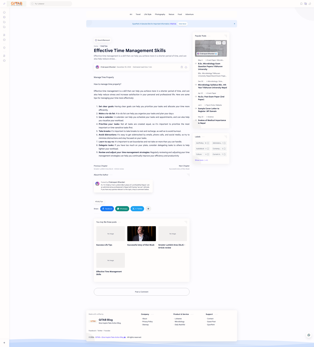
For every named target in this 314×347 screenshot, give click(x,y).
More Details (45, 339)
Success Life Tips (104, 245)
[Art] (131, 14)
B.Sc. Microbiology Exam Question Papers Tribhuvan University (210, 66)
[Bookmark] (301, 4)
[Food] (180, 14)
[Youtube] (107, 330)
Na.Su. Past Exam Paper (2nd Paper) (211, 98)
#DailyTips (99, 201)
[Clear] (70, 3)
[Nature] (171, 14)
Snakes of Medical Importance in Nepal (212, 121)
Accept (22, 339)
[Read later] (182, 67)
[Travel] (138, 14)
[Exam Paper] (212, 60)
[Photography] (160, 14)
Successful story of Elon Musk (140, 245)
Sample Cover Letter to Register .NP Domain (208, 109)
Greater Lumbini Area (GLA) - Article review (171, 246)
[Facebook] (92, 330)
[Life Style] (147, 14)
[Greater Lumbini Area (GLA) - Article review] (172, 233)
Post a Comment (141, 292)
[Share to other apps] (148, 208)
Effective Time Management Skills (109, 273)
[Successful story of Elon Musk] (141, 233)
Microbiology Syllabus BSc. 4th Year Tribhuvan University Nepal (212, 86)
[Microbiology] (222, 60)
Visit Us (173, 24)
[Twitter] (100, 330)
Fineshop (155, 337)
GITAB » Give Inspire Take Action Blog (109, 337)
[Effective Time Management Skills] (110, 260)
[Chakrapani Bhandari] (108, 67)
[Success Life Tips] (110, 233)
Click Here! (182, 24)
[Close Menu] (234, 24)
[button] (310, 4)
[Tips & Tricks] (211, 105)
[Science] (211, 117)
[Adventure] (189, 14)
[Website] (219, 105)
